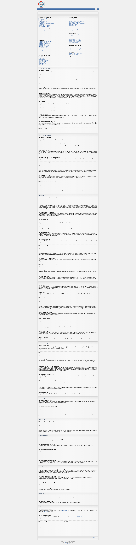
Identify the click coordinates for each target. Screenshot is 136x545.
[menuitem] (96, 9)
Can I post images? (42, 59)
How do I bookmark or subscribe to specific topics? (76, 47)
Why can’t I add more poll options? (44, 45)
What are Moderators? (72, 19)
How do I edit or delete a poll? (43, 46)
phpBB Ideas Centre (80, 516)
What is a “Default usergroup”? (73, 24)
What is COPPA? (41, 19)
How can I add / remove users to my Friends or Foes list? (77, 35)
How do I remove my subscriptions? (74, 49)
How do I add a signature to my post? (44, 43)
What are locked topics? (42, 63)
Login (39, 10)
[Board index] (41, 4)
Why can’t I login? (41, 22)
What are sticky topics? (42, 62)
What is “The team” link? (72, 25)
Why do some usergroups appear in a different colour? (77, 23)
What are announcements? (43, 61)
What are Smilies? (41, 58)
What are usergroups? (72, 20)
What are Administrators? (72, 18)
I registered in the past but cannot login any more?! (46, 23)
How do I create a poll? (42, 44)
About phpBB (46, 511)
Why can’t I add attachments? (43, 48)
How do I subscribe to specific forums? (75, 48)
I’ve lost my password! (42, 24)
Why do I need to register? (43, 18)
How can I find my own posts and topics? (75, 43)
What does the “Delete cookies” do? (44, 26)
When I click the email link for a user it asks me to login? (47, 37)
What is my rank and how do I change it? (45, 36)
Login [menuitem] (98, 9)
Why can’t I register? (42, 20)
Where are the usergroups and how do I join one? (76, 21)
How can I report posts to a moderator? (45, 50)
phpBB (65, 541)
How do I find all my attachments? (74, 54)
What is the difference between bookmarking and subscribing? (78, 46)
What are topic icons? (42, 64)
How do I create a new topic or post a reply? (45, 41)
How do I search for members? (73, 42)
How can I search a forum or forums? (74, 39)
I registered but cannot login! (43, 21)
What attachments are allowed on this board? (75, 53)
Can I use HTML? (41, 57)
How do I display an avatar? (43, 35)
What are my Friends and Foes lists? (74, 34)
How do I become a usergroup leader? (74, 22)
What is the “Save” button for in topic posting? (46, 51)
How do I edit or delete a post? (43, 42)
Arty (65, 542)
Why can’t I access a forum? (43, 47)
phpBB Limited (64, 510)
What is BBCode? (41, 56)
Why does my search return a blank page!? (75, 41)
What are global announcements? (44, 60)
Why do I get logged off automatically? (44, 25)
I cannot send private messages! (74, 29)
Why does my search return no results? (75, 40)
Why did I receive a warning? (43, 49)
